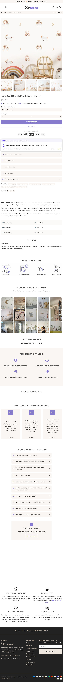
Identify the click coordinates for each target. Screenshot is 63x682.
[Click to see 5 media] (56, 85)
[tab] (31, 154)
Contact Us (29, 665)
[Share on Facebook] (58, 12)
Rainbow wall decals (48, 184)
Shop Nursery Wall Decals (9, 187)
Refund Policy (30, 654)
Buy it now (31, 126)
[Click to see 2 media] (19, 85)
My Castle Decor (13, 676)
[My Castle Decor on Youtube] (45, 631)
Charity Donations (31, 648)
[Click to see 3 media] (31, 85)
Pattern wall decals (35, 184)
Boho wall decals (22, 184)
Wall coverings (22, 187)
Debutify (8, 678)
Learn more (54, 149)
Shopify (24, 676)
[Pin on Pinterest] (59, 12)
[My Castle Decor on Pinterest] (39, 631)
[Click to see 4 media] (44, 85)
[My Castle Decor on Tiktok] (47, 631)
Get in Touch (31, 536)
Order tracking (30, 662)
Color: (8, 107)
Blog (27, 643)
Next (59, 48)
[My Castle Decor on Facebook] (37, 631)
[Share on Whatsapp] (61, 12)
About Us (29, 645)
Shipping (28, 659)
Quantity (3, 114)
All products (12, 184)
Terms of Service (31, 656)
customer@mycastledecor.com (11, 659)
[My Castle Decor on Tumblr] (43, 631)
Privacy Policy (30, 651)
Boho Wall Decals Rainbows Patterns (12, 12)
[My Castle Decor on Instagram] (41, 631)
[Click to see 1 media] (6, 85)
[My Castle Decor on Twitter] (35, 631)
